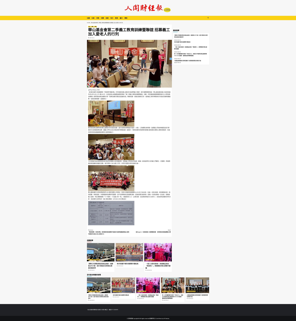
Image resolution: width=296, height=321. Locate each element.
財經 (107, 18)
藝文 (121, 18)
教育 (116, 18)
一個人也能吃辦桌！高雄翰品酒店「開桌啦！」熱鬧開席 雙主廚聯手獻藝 (158, 266)
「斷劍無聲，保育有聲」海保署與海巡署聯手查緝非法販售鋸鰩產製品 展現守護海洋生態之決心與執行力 (108, 232)
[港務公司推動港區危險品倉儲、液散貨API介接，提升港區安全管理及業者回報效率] (100, 252)
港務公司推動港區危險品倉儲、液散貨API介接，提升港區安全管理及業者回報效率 (100, 266)
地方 (111, 18)
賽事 (126, 18)
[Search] (208, 17)
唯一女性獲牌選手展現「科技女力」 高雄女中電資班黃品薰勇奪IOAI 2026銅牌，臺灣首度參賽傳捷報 (190, 54)
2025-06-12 (91, 37)
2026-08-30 (91, 270)
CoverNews (158, 318)
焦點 (92, 26)
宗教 (97, 18)
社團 (88, 18)
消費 (102, 18)
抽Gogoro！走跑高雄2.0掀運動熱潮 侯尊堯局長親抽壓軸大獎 (153, 231)
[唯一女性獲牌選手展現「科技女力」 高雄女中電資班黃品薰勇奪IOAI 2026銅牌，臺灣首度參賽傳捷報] (172, 285)
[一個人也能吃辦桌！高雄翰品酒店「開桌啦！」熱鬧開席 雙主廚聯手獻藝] (158, 252)
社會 (93, 18)
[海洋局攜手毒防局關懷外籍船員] (129, 252)
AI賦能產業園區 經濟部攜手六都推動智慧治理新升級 (187, 60)
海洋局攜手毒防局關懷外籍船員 (127, 264)
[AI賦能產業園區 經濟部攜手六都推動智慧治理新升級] (197, 285)
